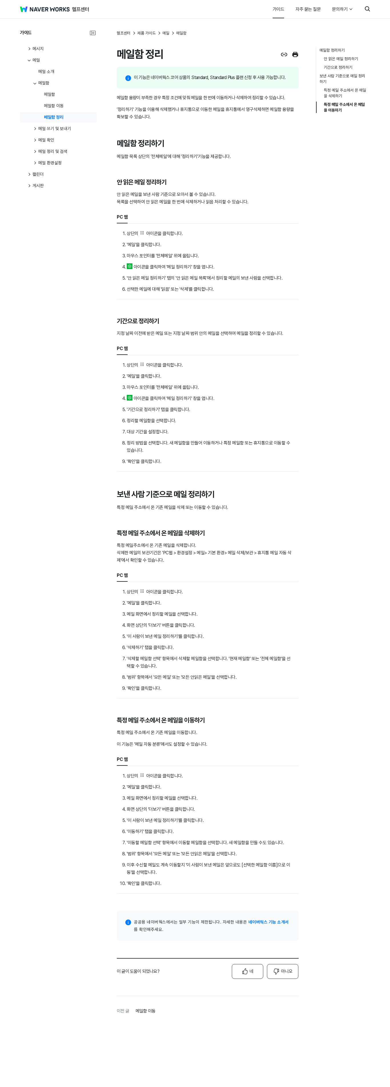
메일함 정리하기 (332, 50)
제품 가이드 (146, 33)
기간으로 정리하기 (338, 67)
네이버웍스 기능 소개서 (268, 922)
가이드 (278, 9)
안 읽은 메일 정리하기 (341, 58)
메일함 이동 (145, 1011)
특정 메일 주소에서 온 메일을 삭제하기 (345, 93)
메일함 (181, 33)
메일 (165, 33)
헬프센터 (123, 33)
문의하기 (339, 9)
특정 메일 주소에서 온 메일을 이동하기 (344, 107)
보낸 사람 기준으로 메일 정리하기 (342, 79)
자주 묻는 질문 (308, 9)
